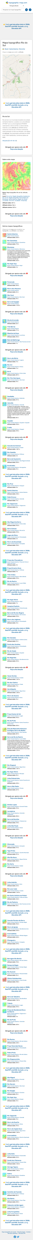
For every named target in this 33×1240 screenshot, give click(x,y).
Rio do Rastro (12, 581)
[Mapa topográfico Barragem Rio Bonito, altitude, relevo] (4, 960)
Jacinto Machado (24, 852)
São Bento (10, 1198)
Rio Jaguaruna (12, 504)
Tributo (9, 1003)
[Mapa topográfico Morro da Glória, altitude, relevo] (4, 359)
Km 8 (9, 371)
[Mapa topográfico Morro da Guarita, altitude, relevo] (4, 1123)
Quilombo (22, 398)
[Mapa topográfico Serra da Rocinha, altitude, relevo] (4, 820)
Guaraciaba (23, 1155)
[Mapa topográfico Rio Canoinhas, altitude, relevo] (4, 242)
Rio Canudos (11, 638)
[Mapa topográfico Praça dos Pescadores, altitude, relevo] (4, 562)
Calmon (22, 1169)
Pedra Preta (11, 1053)
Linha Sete (11, 1154)
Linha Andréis (12, 882)
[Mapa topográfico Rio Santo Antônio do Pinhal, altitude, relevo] (4, 897)
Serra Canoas (12, 529)
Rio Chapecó (11, 765)
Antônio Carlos (23, 639)
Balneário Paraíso (11, 1015)
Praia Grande (23, 980)
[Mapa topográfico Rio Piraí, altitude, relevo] (4, 485)
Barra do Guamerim (14, 459)
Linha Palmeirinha (13, 778)
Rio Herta (10, 864)
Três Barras (11, 327)
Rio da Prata (11, 721)
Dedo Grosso (11, 497)
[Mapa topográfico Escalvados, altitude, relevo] (4, 467)
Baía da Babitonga (13, 340)
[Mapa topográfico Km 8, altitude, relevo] (4, 373)
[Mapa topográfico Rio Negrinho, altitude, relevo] (4, 659)
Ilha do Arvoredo (13, 320)
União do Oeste (23, 897)
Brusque (22, 773)
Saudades (10, 396)
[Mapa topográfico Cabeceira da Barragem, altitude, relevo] (4, 1206)
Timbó (21, 684)
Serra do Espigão (13, 302)
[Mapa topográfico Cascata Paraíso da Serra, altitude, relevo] (4, 922)
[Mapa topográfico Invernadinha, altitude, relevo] (4, 935)
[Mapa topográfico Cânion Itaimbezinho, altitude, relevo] (4, 980)
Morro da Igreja (12, 927)
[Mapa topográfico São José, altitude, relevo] (4, 296)
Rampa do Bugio (12, 965)
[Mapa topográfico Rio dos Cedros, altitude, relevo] (4, 684)
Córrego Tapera (12, 1167)
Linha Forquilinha (13, 1212)
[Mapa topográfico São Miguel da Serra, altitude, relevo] (4, 523)
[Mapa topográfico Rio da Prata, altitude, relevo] (4, 723)
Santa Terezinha (24, 722)
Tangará (22, 429)
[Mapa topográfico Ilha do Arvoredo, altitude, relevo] (4, 321)
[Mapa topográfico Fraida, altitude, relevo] (4, 429)
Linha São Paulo (12, 826)
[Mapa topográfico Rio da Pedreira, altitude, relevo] (4, 903)
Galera (9, 1174)
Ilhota (21, 1124)
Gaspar (21, 1099)
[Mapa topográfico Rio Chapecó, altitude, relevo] (4, 766)
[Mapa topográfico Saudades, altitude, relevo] (4, 398)
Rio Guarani (11, 972)
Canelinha (22, 1175)
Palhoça (22, 454)
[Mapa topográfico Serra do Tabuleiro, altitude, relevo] (4, 998)
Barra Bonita (23, 576)
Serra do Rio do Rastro (15, 737)
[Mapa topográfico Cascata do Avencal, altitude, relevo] (4, 447)
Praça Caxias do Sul (14, 714)
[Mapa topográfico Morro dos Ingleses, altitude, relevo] (4, 621)
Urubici (21, 447)
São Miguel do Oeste (25, 460)
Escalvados (11, 465)
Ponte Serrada (23, 608)
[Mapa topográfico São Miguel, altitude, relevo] (4, 1079)
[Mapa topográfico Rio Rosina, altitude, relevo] (4, 1041)
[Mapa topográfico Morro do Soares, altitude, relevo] (4, 697)
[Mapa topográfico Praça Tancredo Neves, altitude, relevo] (4, 1047)
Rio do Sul (22, 530)
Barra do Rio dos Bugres (15, 613)
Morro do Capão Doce (14, 1129)
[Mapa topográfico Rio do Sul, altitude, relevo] (16, 176)
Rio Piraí (10, 484)
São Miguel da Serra (14, 522)
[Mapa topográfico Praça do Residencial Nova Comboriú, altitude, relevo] (4, 1013)
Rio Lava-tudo (12, 889)
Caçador (10, 421)
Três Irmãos (11, 575)
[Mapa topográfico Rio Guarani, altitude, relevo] (4, 973)
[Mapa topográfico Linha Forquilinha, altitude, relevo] (4, 1213)
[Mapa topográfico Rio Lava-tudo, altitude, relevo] (4, 890)
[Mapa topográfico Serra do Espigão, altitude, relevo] (4, 303)
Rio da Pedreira (12, 902)
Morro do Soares (13, 696)
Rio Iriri (9, 365)
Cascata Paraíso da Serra (16, 920)
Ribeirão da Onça (13, 333)
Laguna (22, 360)
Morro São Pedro (13, 786)
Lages (21, 716)
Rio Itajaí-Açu (12, 264)
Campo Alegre (23, 922)
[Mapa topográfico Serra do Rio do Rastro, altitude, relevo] (4, 743)
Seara (21, 827)
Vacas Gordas (12, 676)
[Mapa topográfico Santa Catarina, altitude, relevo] (4, 235)
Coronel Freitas (23, 806)
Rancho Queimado (24, 1137)
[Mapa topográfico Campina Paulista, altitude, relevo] (4, 607)
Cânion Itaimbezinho (14, 978)
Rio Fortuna (23, 614)
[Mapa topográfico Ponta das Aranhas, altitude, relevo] (4, 646)
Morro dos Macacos (14, 289)
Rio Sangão (11, 1091)
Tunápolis (22, 942)
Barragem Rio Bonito (14, 959)
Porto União (23, 373)
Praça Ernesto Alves (14, 568)
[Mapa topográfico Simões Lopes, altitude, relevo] (4, 806)
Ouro (21, 884)
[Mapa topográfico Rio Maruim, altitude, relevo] (4, 1085)
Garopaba (22, 543)
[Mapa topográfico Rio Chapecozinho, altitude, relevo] (4, 1060)
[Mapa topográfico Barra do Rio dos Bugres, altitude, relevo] (4, 614)
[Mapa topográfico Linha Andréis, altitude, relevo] (4, 883)
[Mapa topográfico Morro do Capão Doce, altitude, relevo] (4, 1130)
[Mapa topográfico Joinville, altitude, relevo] (4, 410)
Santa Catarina (12, 234)
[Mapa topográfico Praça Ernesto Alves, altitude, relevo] (4, 569)
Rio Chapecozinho (13, 1059)
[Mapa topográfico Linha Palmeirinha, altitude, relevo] (4, 781)
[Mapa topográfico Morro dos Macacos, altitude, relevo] (4, 290)
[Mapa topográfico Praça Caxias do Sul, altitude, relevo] (4, 715)
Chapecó (22, 1207)
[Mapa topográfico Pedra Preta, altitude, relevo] (4, 1054)
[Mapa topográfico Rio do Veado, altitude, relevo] (4, 652)
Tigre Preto (11, 851)
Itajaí (21, 265)
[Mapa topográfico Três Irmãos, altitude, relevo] (4, 576)
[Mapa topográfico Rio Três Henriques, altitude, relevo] (4, 379)
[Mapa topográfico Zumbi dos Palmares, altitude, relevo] (4, 1162)
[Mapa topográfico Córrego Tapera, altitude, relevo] (4, 1168)
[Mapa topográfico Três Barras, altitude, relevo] (4, 328)
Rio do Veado (11, 651)
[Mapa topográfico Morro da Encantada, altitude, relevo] (4, 543)
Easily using (17, 26)
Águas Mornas (23, 859)
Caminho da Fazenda (14, 1192)
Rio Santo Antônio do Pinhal (17, 895)
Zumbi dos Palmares (14, 1160)
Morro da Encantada (14, 542)
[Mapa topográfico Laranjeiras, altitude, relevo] (4, 813)
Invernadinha (11, 934)
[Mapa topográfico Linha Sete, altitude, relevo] (4, 1155)
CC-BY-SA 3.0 (12, 140)
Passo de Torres (24, 562)
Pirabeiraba (10, 814)
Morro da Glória (12, 358)
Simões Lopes (12, 805)
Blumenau (10, 247)
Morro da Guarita (13, 1122)
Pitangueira (11, 940)
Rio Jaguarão (11, 1116)
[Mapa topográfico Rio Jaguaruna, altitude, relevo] (4, 505)
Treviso (21, 788)
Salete (21, 866)
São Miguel (11, 1077)
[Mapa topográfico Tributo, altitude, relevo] (4, 1004)
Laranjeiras (11, 811)
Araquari (22, 485)
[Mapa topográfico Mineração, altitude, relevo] (4, 845)
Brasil (8, 236)
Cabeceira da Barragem (15, 1205)
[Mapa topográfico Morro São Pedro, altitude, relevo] (4, 788)
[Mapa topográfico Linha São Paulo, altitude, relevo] (4, 827)
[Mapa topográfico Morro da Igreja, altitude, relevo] (4, 928)
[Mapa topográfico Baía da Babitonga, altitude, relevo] (4, 341)
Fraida (9, 427)
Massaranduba (23, 973)
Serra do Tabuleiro (13, 997)
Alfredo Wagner (24, 935)
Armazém (22, 846)
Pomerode (10, 282)
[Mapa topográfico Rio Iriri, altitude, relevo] (4, 366)
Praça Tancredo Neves (15, 1046)
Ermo (21, 697)
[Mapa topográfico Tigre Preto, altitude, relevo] (4, 852)
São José (10, 295)
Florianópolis (23, 537)
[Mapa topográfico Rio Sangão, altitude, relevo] (4, 1092)
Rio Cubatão (11, 452)
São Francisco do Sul (25, 341)
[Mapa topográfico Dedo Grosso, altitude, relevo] (4, 498)
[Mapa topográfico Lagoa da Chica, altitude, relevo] (4, 536)
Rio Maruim (11, 1084)
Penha (21, 366)
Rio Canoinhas (12, 241)
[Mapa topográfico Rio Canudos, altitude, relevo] (4, 639)
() (16, 198)
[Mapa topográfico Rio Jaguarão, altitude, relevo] (4, 1117)
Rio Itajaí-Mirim (12, 600)
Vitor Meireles (23, 732)
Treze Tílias (22, 1200)
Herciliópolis (11, 689)
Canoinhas (22, 242)
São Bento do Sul (24, 659)
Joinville (10, 403)
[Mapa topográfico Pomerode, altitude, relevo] (4, 283)
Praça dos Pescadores (15, 560)
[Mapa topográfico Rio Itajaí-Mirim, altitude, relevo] (4, 601)
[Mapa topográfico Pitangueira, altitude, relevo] (4, 941)
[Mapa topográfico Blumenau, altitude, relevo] (4, 253)
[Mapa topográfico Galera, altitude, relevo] (4, 1175)
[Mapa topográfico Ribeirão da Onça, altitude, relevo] (4, 334)
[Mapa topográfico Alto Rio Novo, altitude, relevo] (4, 859)
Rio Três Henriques (13, 378)
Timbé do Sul (23, 821)
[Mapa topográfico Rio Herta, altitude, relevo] (4, 865)
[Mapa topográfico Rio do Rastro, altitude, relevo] (4, 582)
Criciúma (22, 1092)
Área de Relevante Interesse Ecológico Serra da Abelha (17, 729)
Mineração (10, 844)
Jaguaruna (22, 505)
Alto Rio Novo (12, 857)
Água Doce (22, 691)
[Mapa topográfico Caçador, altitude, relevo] (4, 422)
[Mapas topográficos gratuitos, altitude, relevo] (3, 49)
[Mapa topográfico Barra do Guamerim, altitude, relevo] (4, 460)
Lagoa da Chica (12, 535)
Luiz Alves (22, 335)
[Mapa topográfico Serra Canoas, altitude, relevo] (4, 530)
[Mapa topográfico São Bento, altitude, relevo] (4, 1200)
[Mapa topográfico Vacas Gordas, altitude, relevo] (4, 677)
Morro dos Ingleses (14, 619)
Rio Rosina (11, 1039)
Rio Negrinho (11, 658)
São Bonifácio (23, 998)
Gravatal (22, 1079)
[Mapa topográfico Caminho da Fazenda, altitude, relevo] (4, 1193)
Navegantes (23, 467)
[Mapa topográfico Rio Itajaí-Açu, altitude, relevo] (4, 265)
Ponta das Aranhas (13, 644)
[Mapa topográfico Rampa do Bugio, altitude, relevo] (4, 966)
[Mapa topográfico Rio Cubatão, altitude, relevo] (4, 453)
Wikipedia (5, 140)
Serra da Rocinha (13, 819)
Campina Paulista (13, 606)
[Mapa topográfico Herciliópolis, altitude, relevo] (4, 690)
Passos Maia (23, 1061)
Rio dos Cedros (12, 682)
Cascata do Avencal (14, 446)
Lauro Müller (23, 583)
